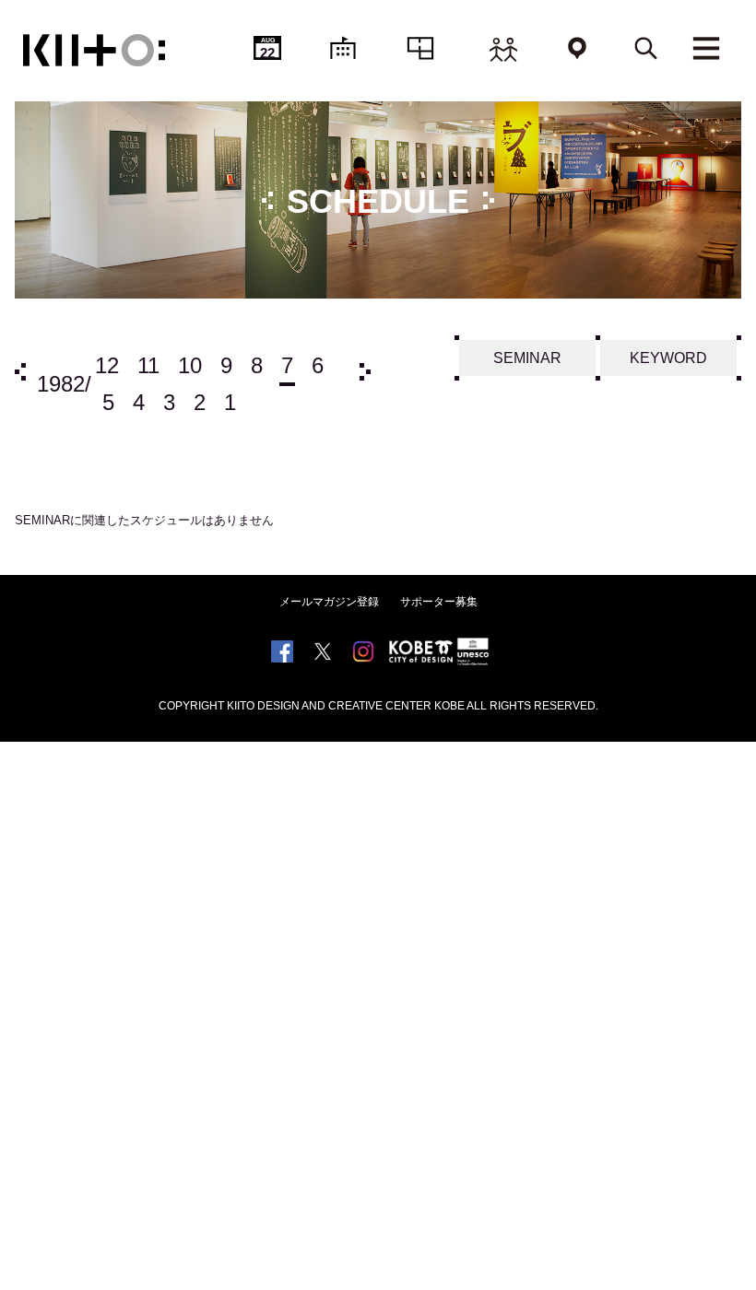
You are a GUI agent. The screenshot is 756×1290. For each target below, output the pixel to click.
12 (107, 365)
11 (148, 365)
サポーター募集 (439, 601)
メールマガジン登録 (329, 601)
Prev (20, 372)
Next (365, 372)
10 (190, 365)
